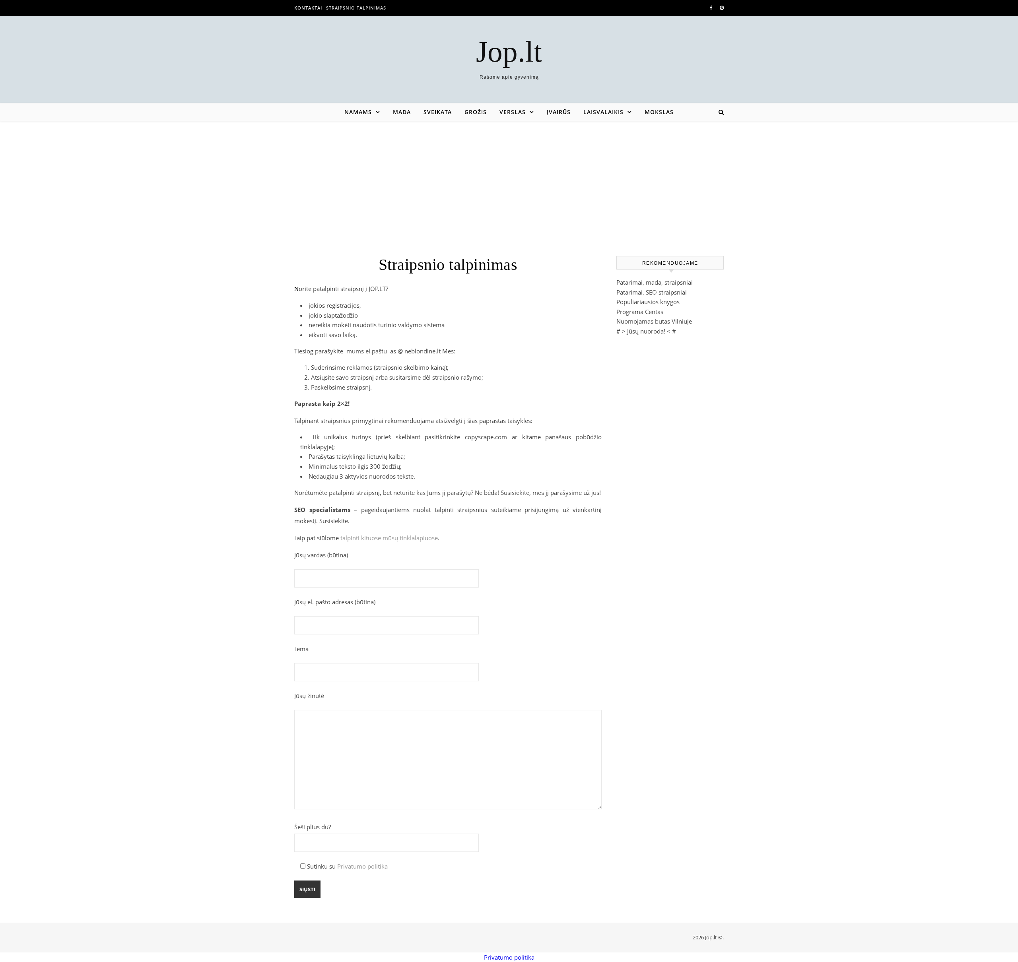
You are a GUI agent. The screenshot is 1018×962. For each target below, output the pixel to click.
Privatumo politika (362, 866)
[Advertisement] (509, 180)
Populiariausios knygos (648, 302)
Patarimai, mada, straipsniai (654, 282)
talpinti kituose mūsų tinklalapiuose (389, 538)
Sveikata (438, 112)
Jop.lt (509, 51)
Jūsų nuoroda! (646, 331)
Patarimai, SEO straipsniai (651, 292)
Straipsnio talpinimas (356, 8)
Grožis (475, 112)
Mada (402, 112)
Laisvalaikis (603, 112)
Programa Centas (639, 312)
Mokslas (659, 112)
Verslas (512, 112)
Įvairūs (559, 112)
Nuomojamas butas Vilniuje (654, 321)
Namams (358, 112)
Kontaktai (308, 8)
